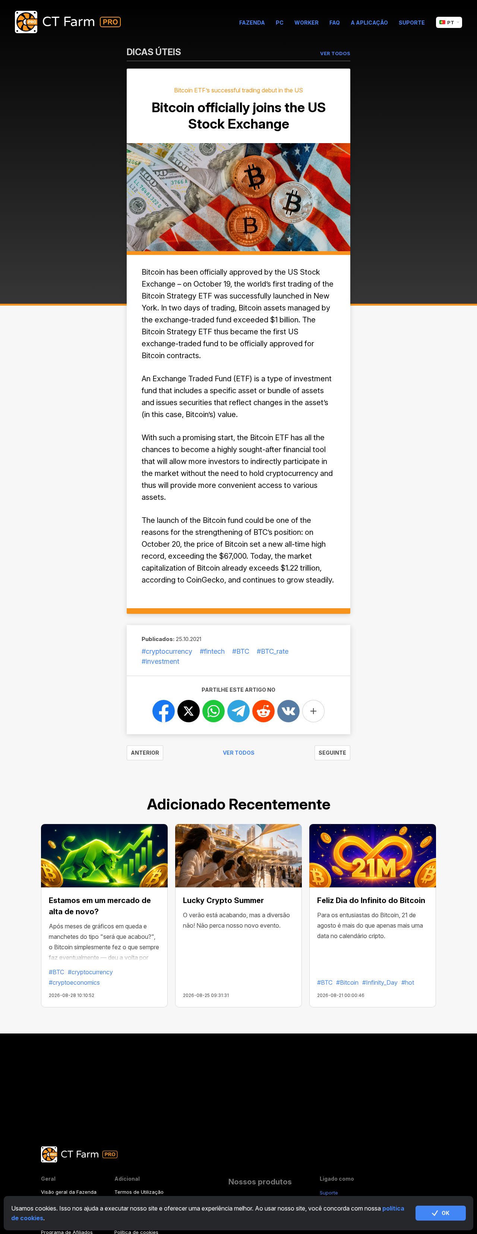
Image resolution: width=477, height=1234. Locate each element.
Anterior (145, 752)
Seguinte (332, 752)
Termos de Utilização (139, 1192)
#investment (160, 661)
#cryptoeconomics (74, 982)
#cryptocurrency (167, 651)
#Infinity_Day (380, 982)
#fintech (212, 651)
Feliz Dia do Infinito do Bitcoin (371, 900)
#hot (407, 982)
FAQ (334, 22)
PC (280, 22)
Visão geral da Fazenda (69, 1192)
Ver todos (239, 752)
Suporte (412, 22)
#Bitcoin (347, 982)
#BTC (240, 651)
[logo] (73, 22)
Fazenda (252, 22)
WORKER (306, 22)
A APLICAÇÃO (369, 22)
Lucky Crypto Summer (223, 900)
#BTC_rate (272, 651)
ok (445, 1213)
